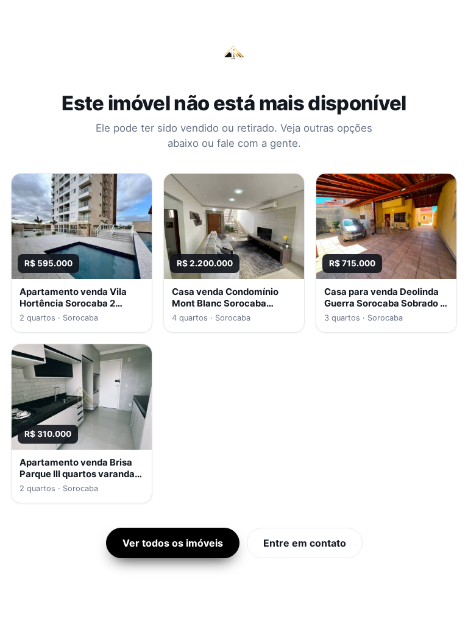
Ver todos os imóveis (172, 543)
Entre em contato (304, 543)
